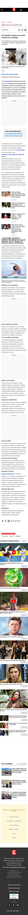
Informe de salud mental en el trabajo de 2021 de (13, 155)
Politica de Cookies (14, 891)
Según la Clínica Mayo (8, 474)
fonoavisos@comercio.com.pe (17, 867)
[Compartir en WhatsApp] (25, 30)
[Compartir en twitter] (22, 30)
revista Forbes (20, 150)
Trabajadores (18, 536)
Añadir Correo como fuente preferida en (12, 25)
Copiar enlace (17, 521)
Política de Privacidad (14, 888)
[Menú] (2, 10)
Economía (5, 30)
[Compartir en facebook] (19, 30)
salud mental (5, 536)
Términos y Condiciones (14, 884)
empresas (11, 536)
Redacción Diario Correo (10, 74)
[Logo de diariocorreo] (14, 10)
